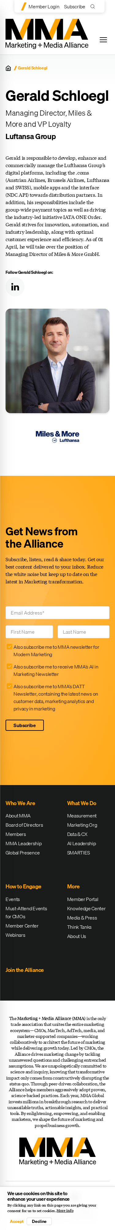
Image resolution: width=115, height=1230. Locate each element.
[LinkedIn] (15, 286)
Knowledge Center (86, 908)
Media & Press (82, 918)
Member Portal (82, 899)
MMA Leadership (24, 843)
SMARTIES (78, 853)
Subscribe (74, 6)
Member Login (44, 6)
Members (16, 834)
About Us (76, 936)
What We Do (81, 803)
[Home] (8, 68)
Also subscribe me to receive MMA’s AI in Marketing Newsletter (55, 670)
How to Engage (23, 886)
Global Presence (23, 853)
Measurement (82, 816)
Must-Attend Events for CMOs (26, 912)
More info (64, 1210)
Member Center (22, 926)
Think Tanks (79, 927)
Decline (39, 1221)
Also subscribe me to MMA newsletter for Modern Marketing (56, 650)
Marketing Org (82, 825)
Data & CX (77, 834)
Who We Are (20, 803)
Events (13, 899)
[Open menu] (103, 40)
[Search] (94, 6)
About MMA (18, 816)
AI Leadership (81, 843)
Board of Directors (24, 825)
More (73, 886)
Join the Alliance (25, 969)
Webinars (15, 935)
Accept (16, 1221)
